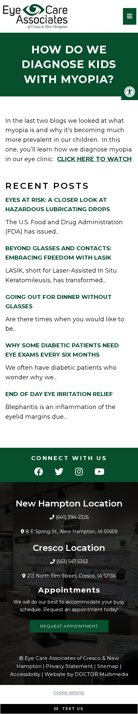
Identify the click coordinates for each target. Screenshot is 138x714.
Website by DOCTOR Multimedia (86, 674)
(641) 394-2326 (72, 517)
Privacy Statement (69, 666)
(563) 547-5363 (72, 562)
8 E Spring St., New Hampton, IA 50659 (72, 531)
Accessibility (25, 674)
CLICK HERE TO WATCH (94, 159)
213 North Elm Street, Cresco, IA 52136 (71, 576)
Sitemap (108, 666)
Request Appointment (69, 626)
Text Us (72, 708)
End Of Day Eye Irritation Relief (59, 394)
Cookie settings (69, 692)
